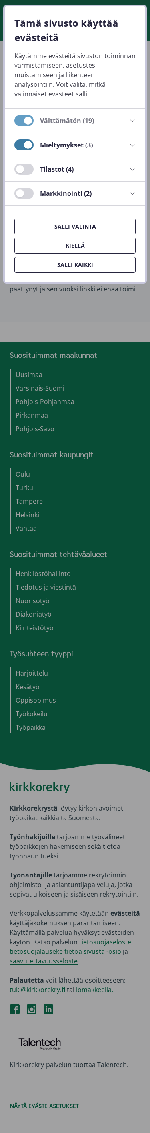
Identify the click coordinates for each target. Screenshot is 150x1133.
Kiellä (75, 245)
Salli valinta (75, 226)
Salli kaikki (75, 264)
